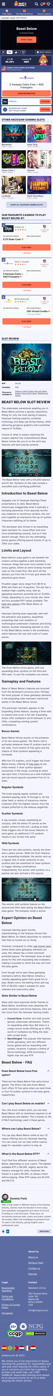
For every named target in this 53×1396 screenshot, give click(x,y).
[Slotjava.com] (20, 4)
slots (12, 18)
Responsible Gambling (8, 1289)
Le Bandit (6, 196)
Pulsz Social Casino (29, 393)
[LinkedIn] (7, 1231)
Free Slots (7, 14)
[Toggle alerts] (36, 4)
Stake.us (18, 391)
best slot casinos (11, 604)
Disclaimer (7, 1313)
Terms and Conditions (7, 1298)
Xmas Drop (32, 144)
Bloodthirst (7, 144)
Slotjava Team (35, 1262)
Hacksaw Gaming (27, 33)
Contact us (34, 1268)
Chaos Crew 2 (8, 170)
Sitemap (32, 1274)
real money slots (42, 946)
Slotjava (5, 18)
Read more (44, 1231)
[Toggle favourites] (48, 4)
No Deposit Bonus (24, 14)
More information (26, 93)
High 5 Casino (28, 391)
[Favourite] (23, 52)
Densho (30, 170)
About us (33, 1257)
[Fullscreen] (3, 52)
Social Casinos (44, 14)
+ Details (26, 253)
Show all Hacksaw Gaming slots (26, 205)
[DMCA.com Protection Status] (36, 1333)
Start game (26, 40)
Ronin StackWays (35, 196)
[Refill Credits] (10, 52)
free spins (34, 764)
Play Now (45, 102)
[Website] (3, 1231)
